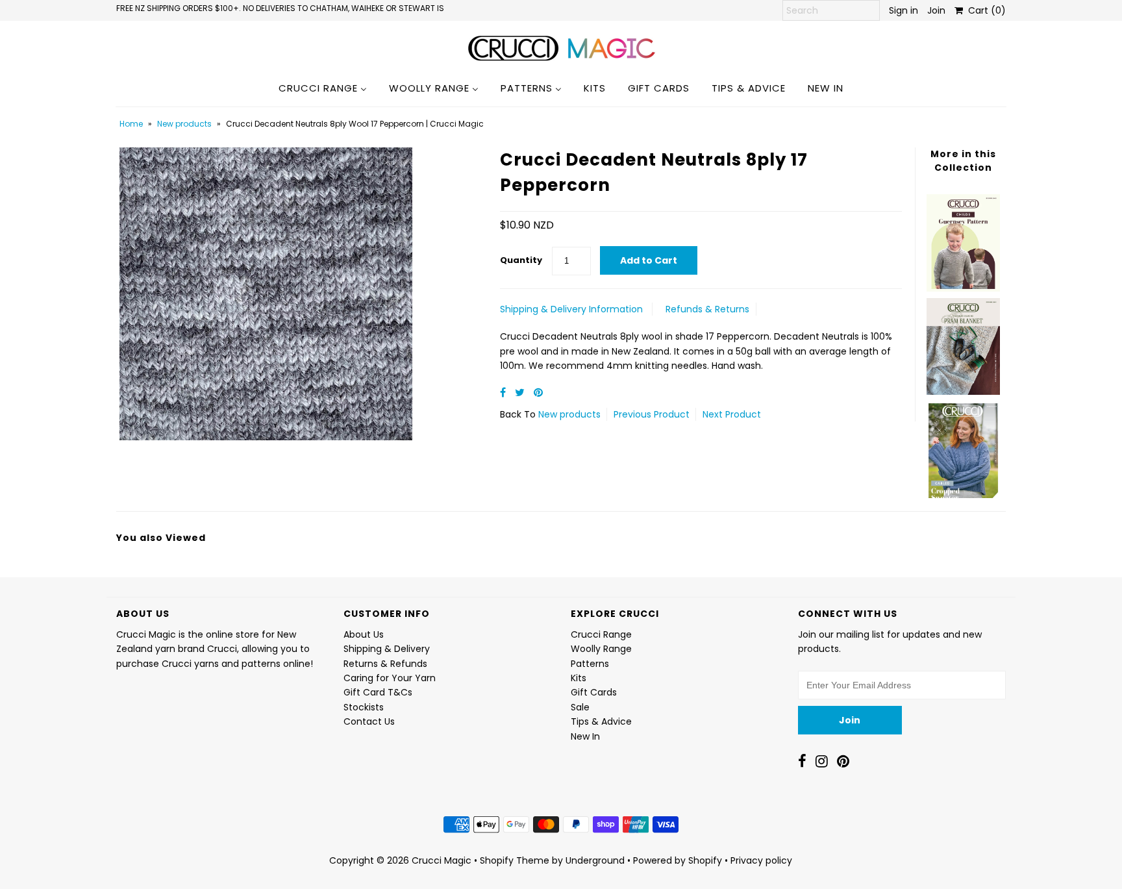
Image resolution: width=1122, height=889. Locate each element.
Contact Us (369, 721)
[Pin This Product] (538, 392)
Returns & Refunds (385, 663)
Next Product (732, 414)
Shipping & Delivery (386, 648)
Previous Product (652, 414)
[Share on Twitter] (521, 392)
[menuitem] (323, 88)
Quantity (521, 260)
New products (184, 123)
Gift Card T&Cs (377, 692)
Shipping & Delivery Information (571, 309)
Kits (578, 677)
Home (131, 123)
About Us (363, 634)
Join (936, 10)
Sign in (903, 10)
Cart (984, 10)
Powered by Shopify (677, 860)
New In (585, 736)
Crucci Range (601, 634)
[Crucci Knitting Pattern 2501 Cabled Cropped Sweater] (963, 446)
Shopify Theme (514, 860)
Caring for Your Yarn (389, 677)
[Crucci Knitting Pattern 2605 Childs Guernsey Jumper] (963, 239)
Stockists (363, 707)
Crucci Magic (441, 860)
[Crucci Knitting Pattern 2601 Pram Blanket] (963, 343)
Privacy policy (761, 860)
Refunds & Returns (707, 309)
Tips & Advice (601, 721)
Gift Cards (594, 692)
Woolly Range (601, 648)
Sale (580, 707)
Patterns (590, 663)
